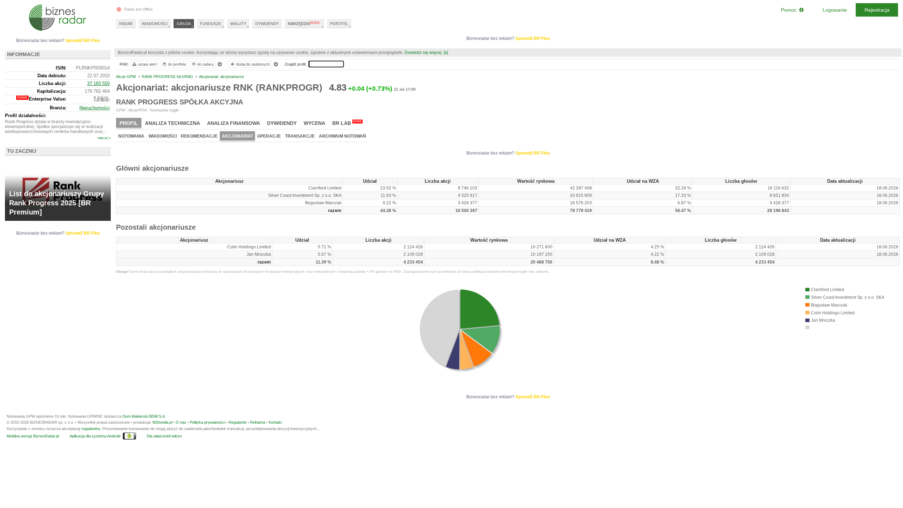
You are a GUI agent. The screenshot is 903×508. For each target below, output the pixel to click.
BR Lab (347, 123)
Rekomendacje (199, 136)
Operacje (269, 136)
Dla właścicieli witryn (164, 436)
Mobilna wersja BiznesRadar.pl (33, 436)
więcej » (104, 138)
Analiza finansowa (233, 123)
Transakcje (300, 136)
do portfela (177, 64)
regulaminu (90, 429)
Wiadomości (163, 136)
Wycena (314, 123)
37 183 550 (98, 83)
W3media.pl (162, 422)
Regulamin (238, 422)
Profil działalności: (25, 115)
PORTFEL (339, 24)
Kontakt (275, 422)
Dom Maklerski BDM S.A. (144, 416)
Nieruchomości (94, 107)
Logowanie (835, 10)
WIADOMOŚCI (155, 24)
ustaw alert (147, 64)
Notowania (131, 136)
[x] (446, 52)
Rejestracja (877, 10)
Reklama (257, 422)
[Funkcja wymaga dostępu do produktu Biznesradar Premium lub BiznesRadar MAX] (102, 100)
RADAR (126, 24)
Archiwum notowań (342, 136)
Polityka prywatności (207, 422)
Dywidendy (282, 123)
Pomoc (790, 10)
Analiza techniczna (172, 123)
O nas (181, 422)
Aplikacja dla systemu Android (94, 436)
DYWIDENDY (267, 24)
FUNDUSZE (210, 24)
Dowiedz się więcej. (424, 52)
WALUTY (238, 24)
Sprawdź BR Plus (532, 38)
